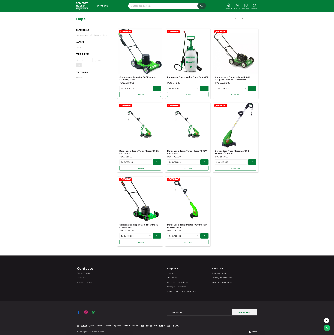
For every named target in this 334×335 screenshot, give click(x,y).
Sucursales (172, 278)
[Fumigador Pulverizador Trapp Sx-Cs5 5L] (188, 51)
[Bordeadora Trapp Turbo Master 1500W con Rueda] (140, 125)
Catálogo (102, 6)
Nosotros (171, 273)
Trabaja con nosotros (176, 287)
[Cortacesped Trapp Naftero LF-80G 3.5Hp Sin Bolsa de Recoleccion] (235, 51)
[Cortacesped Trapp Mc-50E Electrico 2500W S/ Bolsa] (140, 51)
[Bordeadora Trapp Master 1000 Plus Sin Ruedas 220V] (188, 199)
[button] (201, 6)
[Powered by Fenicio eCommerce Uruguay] (253, 332)
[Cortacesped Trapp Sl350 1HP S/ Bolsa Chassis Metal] (140, 199)
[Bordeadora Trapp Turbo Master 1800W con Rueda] (188, 125)
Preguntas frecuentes (221, 282)
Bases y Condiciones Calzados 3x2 (182, 291)
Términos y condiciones (177, 282)
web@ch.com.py (84, 282)
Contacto (81, 278)
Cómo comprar (219, 273)
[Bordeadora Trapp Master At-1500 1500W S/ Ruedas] (235, 125)
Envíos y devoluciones (222, 278)
